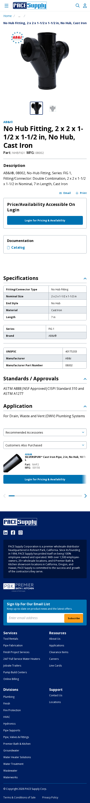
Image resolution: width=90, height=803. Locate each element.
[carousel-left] (4, 496)
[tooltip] (19, 16)
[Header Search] (78, 5)
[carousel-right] (86, 496)
